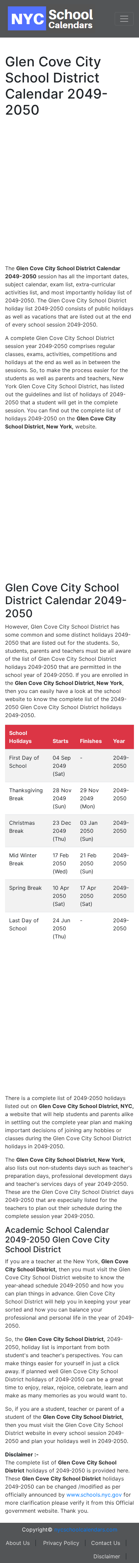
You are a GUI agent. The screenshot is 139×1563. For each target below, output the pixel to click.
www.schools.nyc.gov (94, 1494)
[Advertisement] (69, 190)
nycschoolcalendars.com (85, 1529)
